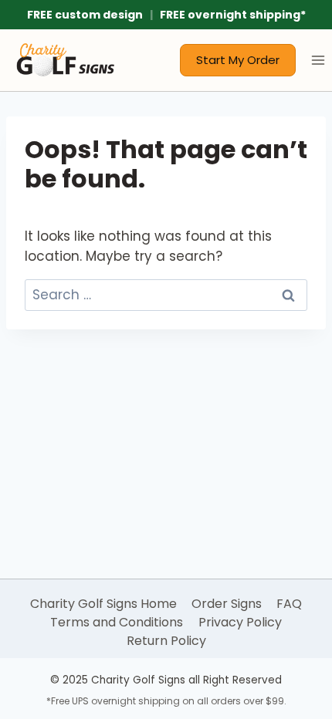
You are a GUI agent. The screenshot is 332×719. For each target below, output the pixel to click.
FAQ (289, 604)
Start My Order (237, 60)
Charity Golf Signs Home (103, 604)
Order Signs (226, 604)
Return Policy (166, 641)
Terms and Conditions (116, 622)
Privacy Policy (240, 622)
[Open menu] (317, 60)
